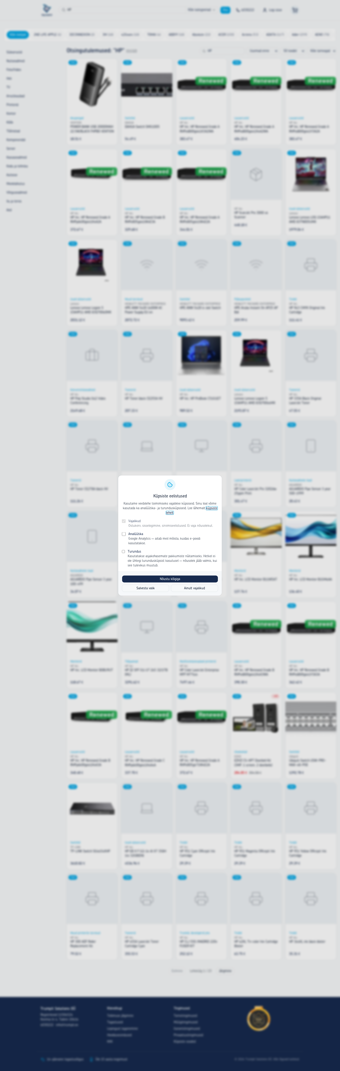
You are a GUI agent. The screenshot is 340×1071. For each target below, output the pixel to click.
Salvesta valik (145, 588)
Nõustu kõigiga (170, 579)
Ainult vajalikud (194, 588)
